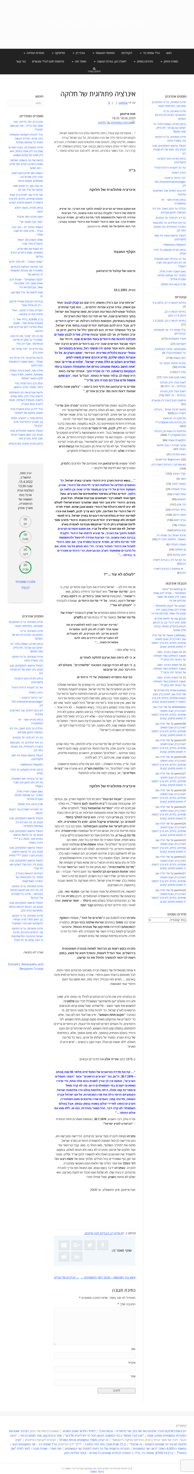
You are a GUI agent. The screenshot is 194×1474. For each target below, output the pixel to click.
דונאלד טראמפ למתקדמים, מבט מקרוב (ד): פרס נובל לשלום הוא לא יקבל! (26, 864)
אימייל (131, 1363)
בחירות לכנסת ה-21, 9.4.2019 (169, 302)
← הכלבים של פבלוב (66, 1277)
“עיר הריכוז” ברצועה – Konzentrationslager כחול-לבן (170, 181)
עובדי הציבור (179, 473)
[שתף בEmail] (64, 1245)
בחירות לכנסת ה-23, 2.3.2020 (169, 320)
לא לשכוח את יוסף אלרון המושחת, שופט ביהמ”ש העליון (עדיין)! (27, 252)
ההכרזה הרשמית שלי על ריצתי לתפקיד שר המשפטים (97, 1449)
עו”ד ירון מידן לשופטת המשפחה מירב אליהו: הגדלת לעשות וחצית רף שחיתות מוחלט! (26, 138)
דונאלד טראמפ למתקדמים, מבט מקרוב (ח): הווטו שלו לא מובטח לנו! (169, 149)
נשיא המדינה (179, 454)
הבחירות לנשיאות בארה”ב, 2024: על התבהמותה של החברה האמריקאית (29, 877)
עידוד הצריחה (178, 509)
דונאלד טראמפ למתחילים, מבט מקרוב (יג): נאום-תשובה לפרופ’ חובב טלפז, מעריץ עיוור (26, 434)
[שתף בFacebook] (102, 1245)
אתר (132, 1376)
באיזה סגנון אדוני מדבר (174, 377)
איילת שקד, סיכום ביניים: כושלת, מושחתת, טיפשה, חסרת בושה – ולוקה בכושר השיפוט (26, 374)
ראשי (169, 53)
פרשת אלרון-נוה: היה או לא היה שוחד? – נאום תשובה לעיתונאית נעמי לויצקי (26, 361)
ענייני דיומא (180, 520)
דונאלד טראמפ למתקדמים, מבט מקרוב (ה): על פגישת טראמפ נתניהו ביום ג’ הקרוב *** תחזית (26, 851)
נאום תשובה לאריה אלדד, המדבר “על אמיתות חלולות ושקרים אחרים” (172, 275)
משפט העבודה (178, 544)
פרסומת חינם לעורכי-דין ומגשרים (169, 400)
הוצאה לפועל (179, 483)
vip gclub (180, 618)
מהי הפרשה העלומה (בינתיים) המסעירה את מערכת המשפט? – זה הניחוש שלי (25, 270)
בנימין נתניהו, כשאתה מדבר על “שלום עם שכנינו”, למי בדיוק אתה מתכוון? (169, 128)
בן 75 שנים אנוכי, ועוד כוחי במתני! (105, 1444)
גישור (183, 478)
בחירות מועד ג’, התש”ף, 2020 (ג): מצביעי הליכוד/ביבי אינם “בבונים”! (27, 422)
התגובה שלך (126, 1304)
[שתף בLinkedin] (76, 1256)
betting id (180, 589)
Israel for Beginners (168, 459)
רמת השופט (179, 358)
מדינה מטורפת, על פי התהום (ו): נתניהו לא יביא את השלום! (170, 115)
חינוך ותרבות (179, 554)
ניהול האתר (97, 1472)
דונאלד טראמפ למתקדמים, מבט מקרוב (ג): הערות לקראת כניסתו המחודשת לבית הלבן (26, 906)
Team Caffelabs (176, 635)
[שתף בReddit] (64, 1256)
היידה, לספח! (179, 172)
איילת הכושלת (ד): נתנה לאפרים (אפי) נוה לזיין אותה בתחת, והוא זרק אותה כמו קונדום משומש (26, 151)
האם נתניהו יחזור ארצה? (30, 216)
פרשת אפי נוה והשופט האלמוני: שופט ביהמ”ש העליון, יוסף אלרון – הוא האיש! (26, 164)
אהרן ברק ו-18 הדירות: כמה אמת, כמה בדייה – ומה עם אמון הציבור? (26, 125)
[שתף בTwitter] (89, 1245)
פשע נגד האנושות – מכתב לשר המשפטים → (108, 1277)
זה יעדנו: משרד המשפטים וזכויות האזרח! (83, 1440)
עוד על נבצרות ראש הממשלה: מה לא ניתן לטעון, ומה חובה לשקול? (169, 262)
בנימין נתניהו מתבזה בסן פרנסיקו (26, 443)
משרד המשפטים (177, 338)
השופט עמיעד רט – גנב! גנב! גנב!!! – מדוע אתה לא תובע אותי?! (27, 231)
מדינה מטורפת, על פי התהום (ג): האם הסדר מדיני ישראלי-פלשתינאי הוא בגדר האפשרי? (27, 919)
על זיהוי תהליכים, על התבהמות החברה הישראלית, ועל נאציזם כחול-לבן (169, 226)
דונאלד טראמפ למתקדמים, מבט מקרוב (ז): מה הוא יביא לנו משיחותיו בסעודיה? (26, 822)
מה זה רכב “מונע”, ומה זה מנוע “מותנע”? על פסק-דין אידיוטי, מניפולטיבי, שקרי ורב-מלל (26, 339)
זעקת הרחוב (179, 514)
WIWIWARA (179, 707)
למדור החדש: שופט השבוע (79, 1431)
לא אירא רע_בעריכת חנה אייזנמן (104, 1233)
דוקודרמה (126, 53)
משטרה (182, 525)
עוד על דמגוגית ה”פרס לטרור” (170, 167)
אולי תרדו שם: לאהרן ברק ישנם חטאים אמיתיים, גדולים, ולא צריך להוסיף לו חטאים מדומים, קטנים (169, 698)
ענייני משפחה (178, 489)
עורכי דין (181, 372)
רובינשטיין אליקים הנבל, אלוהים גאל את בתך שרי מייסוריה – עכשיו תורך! (142, 1431)
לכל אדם (181, 504)
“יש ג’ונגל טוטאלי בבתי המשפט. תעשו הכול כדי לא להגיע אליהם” (104, 1436)
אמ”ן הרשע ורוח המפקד (173, 284)
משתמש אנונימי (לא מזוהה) (171, 690)
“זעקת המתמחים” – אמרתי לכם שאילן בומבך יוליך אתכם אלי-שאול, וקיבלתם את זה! (168, 609)
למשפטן (181, 499)
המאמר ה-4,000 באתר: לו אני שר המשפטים (159, 1449)
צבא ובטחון (180, 530)
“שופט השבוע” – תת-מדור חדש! (26, 261)
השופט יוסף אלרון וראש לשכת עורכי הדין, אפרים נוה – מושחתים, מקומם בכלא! (27, 177)
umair (182, 605)
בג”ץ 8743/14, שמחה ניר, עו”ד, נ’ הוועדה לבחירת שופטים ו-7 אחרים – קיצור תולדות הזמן (118, 1453)
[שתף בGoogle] (76, 1245)
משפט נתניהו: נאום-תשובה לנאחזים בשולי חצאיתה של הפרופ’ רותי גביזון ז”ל (169, 655)
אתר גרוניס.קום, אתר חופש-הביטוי (41, 1436)
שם (133, 1349)
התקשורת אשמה (177, 440)
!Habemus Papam (174, 244)
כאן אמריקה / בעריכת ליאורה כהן (169, 464)
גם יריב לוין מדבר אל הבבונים (171, 217)
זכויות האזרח (179, 494)
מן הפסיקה (180, 549)
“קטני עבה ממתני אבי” (31, 221)
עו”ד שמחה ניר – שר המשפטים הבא (35, 1444)
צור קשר (21, 61)
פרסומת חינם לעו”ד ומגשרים (48, 61)
